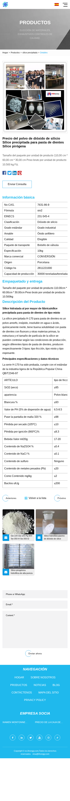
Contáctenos (22, 692)
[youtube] (39, 737)
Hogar (5, 53)
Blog (56, 685)
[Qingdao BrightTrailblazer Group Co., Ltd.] (5, 4)
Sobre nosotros (43, 677)
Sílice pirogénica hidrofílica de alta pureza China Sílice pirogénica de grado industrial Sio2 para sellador (22, 572)
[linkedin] (21, 737)
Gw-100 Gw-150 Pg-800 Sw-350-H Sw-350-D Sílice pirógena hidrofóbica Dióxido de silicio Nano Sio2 (21, 538)
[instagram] (48, 737)
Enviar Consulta (17, 184)
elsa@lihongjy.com (41, 754)
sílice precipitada (29, 53)
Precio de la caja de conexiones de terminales (48, 723)
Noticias (40, 685)
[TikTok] (57, 737)
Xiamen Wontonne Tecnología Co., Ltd (15, 723)
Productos (15, 53)
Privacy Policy (35, 700)
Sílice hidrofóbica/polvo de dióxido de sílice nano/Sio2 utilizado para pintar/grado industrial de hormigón (55, 538)
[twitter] (30, 737)
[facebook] (12, 737)
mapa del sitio (48, 692)
